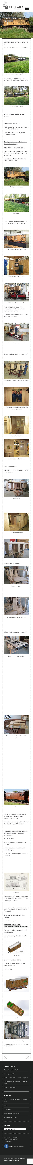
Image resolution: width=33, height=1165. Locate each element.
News (11, 1045)
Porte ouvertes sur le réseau (12, 1113)
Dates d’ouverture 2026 (11, 1070)
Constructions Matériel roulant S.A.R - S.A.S (16, 1045)
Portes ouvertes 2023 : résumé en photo (16, 1078)
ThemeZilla (17, 1160)
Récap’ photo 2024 (9, 1074)
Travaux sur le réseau (10, 1117)
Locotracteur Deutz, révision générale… (5, 1057)
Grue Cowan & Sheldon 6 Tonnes (27, 1057)
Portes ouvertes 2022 (10, 1088)
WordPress (22, 1158)
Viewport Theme (8, 1160)
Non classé (7, 1109)
